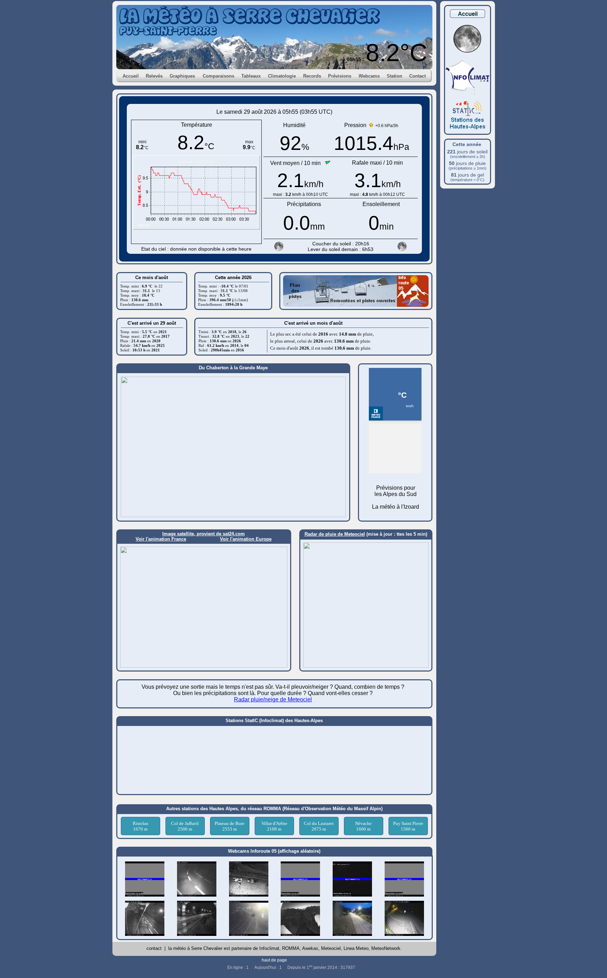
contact (154, 948)
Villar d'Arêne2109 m (274, 826)
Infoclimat (269, 948)
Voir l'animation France (161, 539)
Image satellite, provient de (192, 533)
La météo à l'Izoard (395, 507)
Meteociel (331, 948)
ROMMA (291, 948)
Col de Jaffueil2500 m (185, 826)
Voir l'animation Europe (246, 539)
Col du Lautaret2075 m (319, 826)
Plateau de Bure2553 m (229, 826)
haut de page (274, 960)
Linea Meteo (356, 948)
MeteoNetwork (385, 948)
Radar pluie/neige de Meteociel (273, 699)
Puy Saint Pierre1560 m (408, 826)
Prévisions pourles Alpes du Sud (395, 491)
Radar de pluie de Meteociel (335, 534)
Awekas (310, 948)
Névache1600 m (363, 826)
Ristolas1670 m (140, 826)
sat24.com (234, 533)
